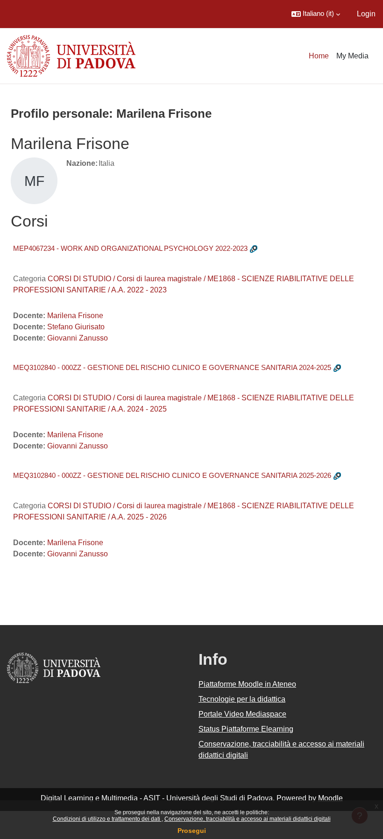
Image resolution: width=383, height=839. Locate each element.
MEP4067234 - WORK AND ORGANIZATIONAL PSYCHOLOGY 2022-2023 (130, 248)
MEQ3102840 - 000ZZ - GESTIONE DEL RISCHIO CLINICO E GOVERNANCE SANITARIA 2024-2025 (172, 367)
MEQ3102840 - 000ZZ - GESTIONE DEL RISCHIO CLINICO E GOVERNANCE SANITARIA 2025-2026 (172, 475)
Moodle (330, 798)
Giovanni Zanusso (77, 338)
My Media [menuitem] (352, 56)
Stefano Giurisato (76, 327)
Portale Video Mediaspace (242, 714)
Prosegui (191, 830)
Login (366, 14)
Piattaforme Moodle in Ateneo (247, 684)
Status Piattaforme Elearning (246, 729)
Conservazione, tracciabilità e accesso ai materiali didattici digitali (247, 819)
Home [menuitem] (319, 56)
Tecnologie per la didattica (242, 699)
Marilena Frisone (75, 316)
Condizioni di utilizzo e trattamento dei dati (107, 819)
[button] (316, 14)
